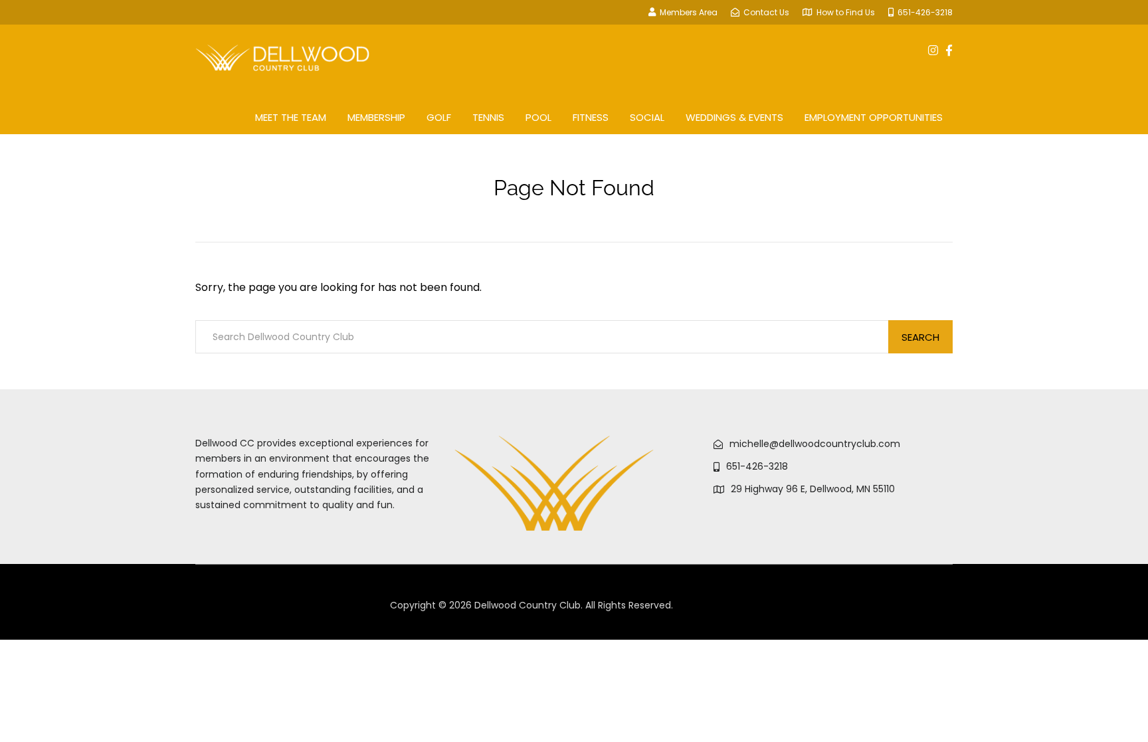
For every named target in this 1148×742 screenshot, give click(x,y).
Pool (538, 117)
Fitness (591, 117)
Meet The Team (290, 117)
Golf (439, 117)
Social (647, 117)
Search (920, 337)
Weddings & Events (734, 117)
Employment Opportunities (874, 117)
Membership (376, 117)
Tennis (488, 117)
